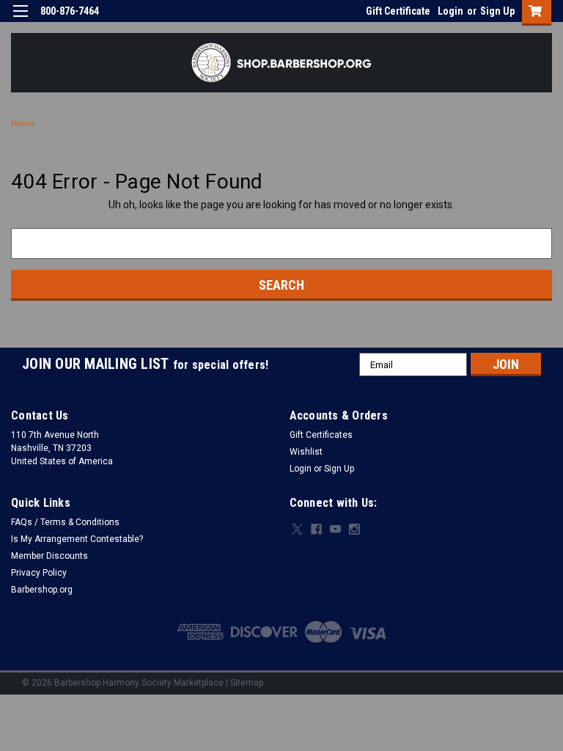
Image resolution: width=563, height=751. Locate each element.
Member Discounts (49, 556)
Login (450, 11)
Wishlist (306, 452)
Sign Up (497, 11)
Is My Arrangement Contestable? (77, 539)
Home (23, 123)
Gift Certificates (321, 435)
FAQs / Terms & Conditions (65, 522)
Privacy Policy (39, 573)
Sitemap (246, 683)
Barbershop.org (42, 590)
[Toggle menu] (20, 20)
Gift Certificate (398, 11)
